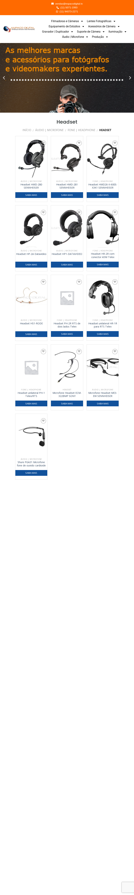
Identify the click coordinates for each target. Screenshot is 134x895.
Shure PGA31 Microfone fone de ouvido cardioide (31, 464)
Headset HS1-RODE (31, 323)
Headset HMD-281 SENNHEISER (67, 186)
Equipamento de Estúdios (64, 26)
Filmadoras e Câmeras (65, 21)
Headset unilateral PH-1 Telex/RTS (31, 394)
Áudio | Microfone (73, 36)
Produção (98, 36)
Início (27, 130)
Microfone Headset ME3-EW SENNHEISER (102, 394)
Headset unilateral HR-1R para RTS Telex (102, 325)
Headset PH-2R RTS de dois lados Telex (67, 325)
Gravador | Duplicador (55, 31)
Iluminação (115, 31)
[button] (4, 78)
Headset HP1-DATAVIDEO (67, 254)
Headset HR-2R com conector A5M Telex (102, 255)
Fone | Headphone (81, 130)
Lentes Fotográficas (99, 21)
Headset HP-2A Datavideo (31, 254)
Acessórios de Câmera (102, 26)
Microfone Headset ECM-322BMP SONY (67, 394)
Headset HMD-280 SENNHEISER (31, 186)
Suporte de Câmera (88, 31)
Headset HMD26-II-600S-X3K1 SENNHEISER (102, 186)
